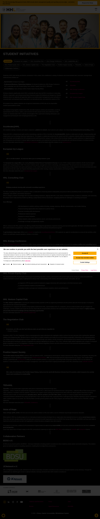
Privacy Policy (84, 270)
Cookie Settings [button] (85, 262)
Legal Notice (94, 270)
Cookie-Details (75, 270)
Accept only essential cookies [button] (85, 257)
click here (27, 260)
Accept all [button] (85, 253)
